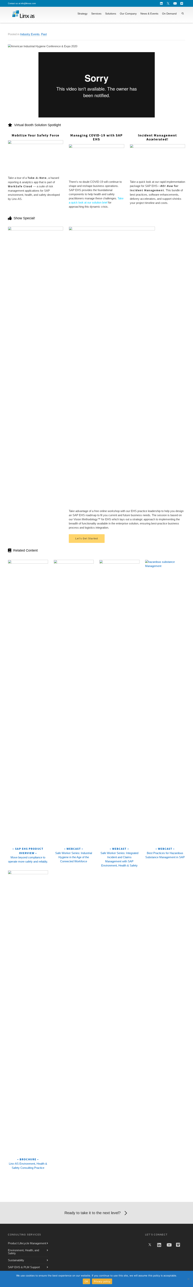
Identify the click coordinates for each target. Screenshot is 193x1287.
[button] (87, 538)
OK (86, 1281)
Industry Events (30, 34)
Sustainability (16, 1260)
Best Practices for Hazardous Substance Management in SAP (165, 853)
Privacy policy (102, 1281)
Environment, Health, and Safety (23, 1252)
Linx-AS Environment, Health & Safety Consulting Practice (28, 1163)
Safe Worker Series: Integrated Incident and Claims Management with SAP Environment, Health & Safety (119, 857)
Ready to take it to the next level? (92, 1213)
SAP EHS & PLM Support (24, 1267)
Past (44, 34)
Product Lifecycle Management (27, 1243)
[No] (188, 1279)
